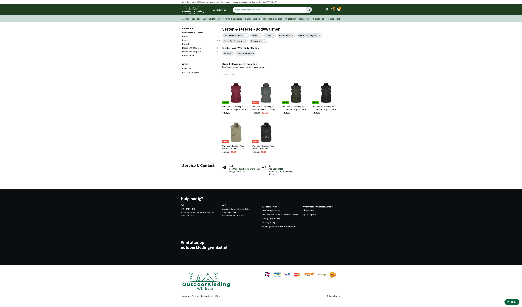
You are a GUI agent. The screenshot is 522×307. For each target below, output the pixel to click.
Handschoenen (252, 18)
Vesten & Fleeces (211, 18)
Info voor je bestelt (271, 210)
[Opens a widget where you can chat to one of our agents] (511, 302)
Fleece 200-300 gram (201, 51)
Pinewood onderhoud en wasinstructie (280, 214)
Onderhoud (318, 18)
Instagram (310, 214)
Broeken (196, 18)
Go (309, 9)
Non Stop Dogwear (191, 72)
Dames (201, 40)
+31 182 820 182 (276, 168)
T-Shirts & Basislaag (232, 18)
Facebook (309, 210)
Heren (201, 36)
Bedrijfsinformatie (271, 218)
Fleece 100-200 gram (201, 47)
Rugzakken (290, 18)
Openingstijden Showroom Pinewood (279, 226)
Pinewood (186, 68)
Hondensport (333, 18)
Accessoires (304, 18)
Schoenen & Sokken (272, 18)
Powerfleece (201, 44)
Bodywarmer (201, 55)
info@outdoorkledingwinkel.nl (244, 168)
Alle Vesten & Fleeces (201, 32)
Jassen (185, 18)
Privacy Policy (268, 222)
